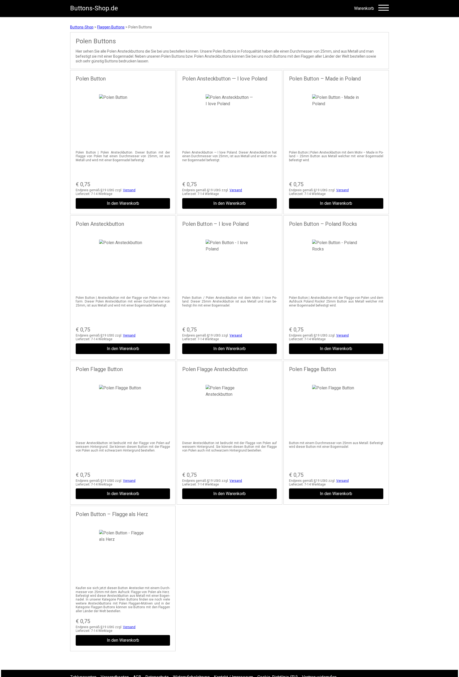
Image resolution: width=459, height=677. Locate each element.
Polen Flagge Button (99, 369)
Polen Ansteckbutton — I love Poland (224, 78)
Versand (129, 190)
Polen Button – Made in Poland (325, 78)
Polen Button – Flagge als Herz (112, 514)
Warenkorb (364, 8)
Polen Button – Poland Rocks (323, 224)
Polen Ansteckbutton (100, 224)
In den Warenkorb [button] (123, 203)
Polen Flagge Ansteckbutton (215, 369)
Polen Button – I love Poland (215, 224)
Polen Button (91, 78)
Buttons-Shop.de (94, 8)
